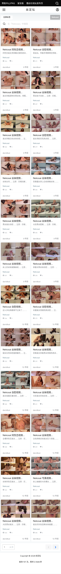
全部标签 (6, 17)
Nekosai (6, 57)
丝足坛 (38, 556)
